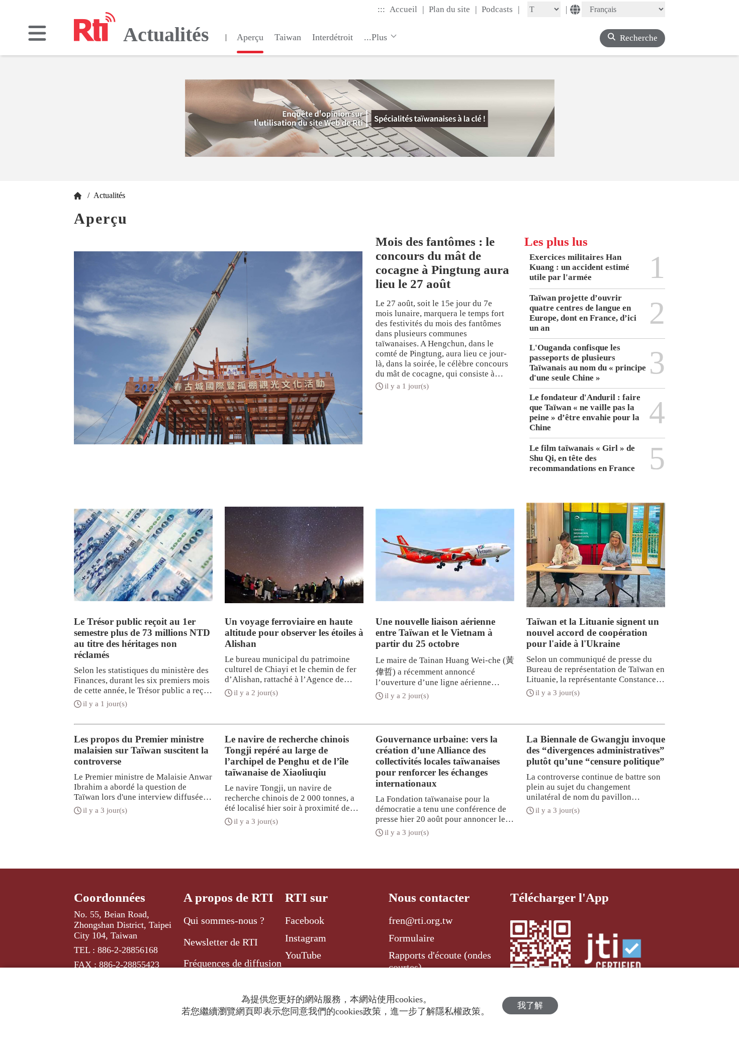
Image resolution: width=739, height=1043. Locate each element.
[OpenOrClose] (37, 34)
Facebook (304, 920)
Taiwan (287, 37)
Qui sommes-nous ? (223, 920)
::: (381, 9)
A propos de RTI (228, 897)
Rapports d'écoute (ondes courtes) (440, 961)
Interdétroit (332, 37)
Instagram (305, 937)
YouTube (303, 955)
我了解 (530, 1005)
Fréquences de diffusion (232, 963)
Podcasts (501, 9)
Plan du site (453, 9)
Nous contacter (429, 897)
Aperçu (250, 37)
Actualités (108, 195)
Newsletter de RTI (220, 941)
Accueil (407, 9)
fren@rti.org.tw (420, 920)
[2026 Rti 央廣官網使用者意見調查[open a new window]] (370, 118)
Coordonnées (109, 897)
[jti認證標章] (619, 953)
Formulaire (411, 937)
